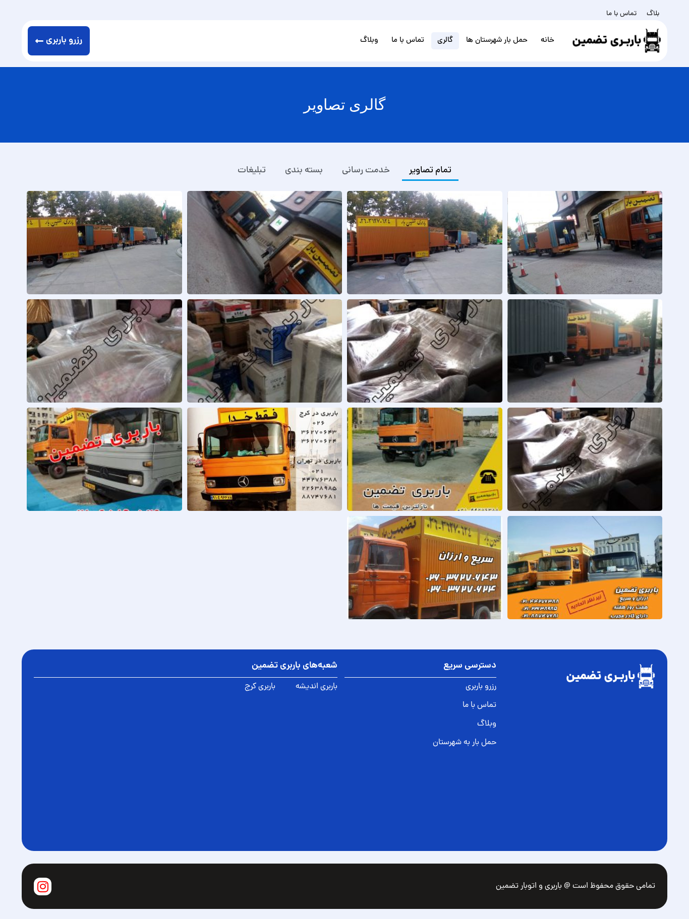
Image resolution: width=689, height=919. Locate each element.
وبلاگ (369, 40)
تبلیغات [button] (252, 170)
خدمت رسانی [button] (366, 170)
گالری (445, 40)
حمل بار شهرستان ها (497, 40)
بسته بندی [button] (304, 170)
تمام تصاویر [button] (430, 170)
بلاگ (653, 14)
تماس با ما (621, 14)
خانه (547, 40)
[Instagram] (42, 886)
